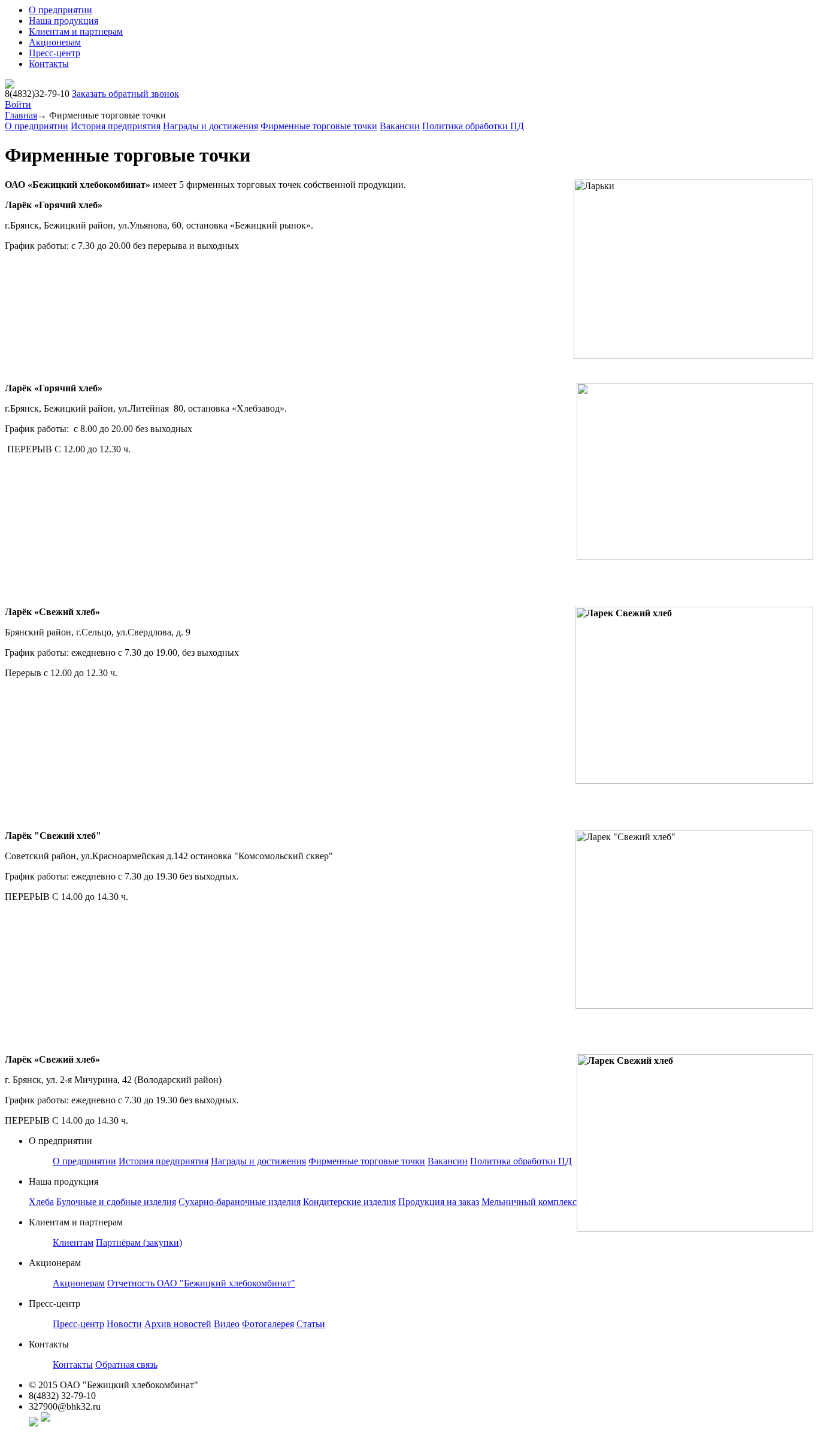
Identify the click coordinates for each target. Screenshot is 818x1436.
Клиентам (73, 1242)
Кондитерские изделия (349, 1202)
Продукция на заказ (438, 1202)
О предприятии (60, 10)
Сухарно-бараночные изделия (239, 1202)
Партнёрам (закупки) (139, 1242)
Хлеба (41, 1202)
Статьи (310, 1324)
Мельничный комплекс (529, 1202)
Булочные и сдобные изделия (116, 1202)
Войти (18, 104)
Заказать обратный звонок (125, 94)
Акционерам (55, 42)
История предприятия (115, 126)
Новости (124, 1324)
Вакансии (400, 126)
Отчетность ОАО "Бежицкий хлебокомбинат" (201, 1283)
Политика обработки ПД (473, 126)
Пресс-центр (54, 53)
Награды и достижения (210, 126)
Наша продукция (63, 21)
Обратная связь (126, 1364)
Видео (227, 1324)
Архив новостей (177, 1324)
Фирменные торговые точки (318, 126)
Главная (21, 115)
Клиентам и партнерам (76, 31)
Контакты (49, 64)
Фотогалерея (268, 1324)
